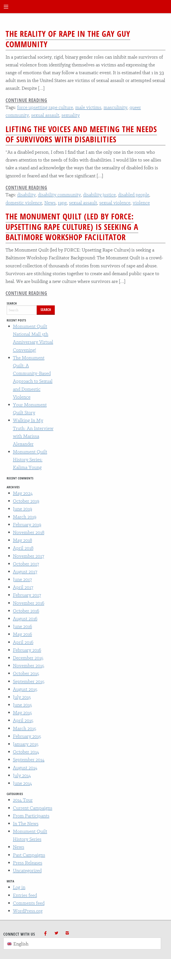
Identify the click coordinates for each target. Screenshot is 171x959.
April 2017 (23, 587)
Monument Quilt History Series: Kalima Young (30, 459)
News (50, 203)
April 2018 (23, 548)
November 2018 (28, 532)
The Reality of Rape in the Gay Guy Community (68, 39)
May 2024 (23, 493)
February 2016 (27, 650)
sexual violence (114, 203)
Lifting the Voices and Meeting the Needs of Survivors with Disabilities (81, 134)
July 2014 (22, 775)
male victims (88, 107)
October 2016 (26, 611)
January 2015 (25, 744)
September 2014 (29, 760)
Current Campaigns (32, 808)
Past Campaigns (29, 855)
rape (62, 203)
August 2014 (25, 768)
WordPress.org (28, 911)
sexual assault (45, 115)
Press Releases (27, 863)
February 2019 (27, 524)
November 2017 (28, 556)
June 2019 (22, 509)
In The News (26, 823)
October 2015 (26, 673)
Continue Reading (26, 100)
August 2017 (25, 571)
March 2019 (24, 517)
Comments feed (29, 903)
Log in (19, 887)
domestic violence (24, 203)
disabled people (133, 195)
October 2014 (26, 752)
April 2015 (23, 720)
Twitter (56, 933)
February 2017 (27, 595)
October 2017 (26, 564)
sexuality (70, 115)
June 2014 (22, 783)
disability (26, 195)
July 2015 (22, 697)
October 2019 (26, 501)
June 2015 (22, 705)
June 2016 (22, 626)
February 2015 (27, 736)
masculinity (115, 107)
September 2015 (28, 681)
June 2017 (22, 579)
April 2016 (23, 642)
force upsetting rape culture (45, 107)
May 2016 (22, 634)
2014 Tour (23, 800)
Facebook (45, 933)
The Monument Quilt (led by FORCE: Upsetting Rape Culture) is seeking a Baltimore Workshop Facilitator (72, 227)
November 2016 (28, 603)
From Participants (31, 816)
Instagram (67, 933)
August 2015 (25, 689)
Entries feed (25, 895)
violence (141, 203)
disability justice (99, 195)
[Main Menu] (6, 6)
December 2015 (28, 658)
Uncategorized (27, 870)
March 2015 (24, 728)
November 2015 (28, 666)
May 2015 (22, 713)
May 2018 (22, 540)
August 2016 (25, 618)
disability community (59, 195)
